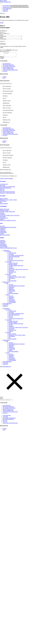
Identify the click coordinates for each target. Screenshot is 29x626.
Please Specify (3, 51)
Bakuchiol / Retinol (12, 264)
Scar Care (10, 259)
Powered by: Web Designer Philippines (6, 178)
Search (1, 397)
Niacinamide (11, 270)
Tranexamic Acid (12, 271)
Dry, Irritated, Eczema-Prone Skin (16, 255)
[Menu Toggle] (0, 3)
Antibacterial (11, 287)
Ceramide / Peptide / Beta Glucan (15, 265)
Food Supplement (12, 280)
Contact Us (5, 306)
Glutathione (11, 268)
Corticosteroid (11, 299)
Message (2, 56)
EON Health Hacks (7, 303)
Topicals (2, 237)
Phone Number (3, 33)
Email (1, 32)
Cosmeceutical (6, 250)
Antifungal (10, 288)
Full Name (2, 30)
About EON (5, 304)
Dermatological (11, 301)
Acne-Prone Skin (12, 252)
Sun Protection (11, 278)
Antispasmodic (11, 290)
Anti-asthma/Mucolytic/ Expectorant (16, 285)
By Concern (8, 251)
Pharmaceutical (6, 282)
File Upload (3, 50)
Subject (1, 35)
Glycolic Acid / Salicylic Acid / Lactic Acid (18, 269)
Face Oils (10, 266)
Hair (9, 279)
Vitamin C (10, 273)
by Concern (3, 181)
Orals (1, 223)
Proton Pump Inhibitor (13, 293)
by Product (2, 195)
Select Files (3, 43)
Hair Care (10, 258)
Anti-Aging (11, 254)
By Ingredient (9, 261)
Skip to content (3, 0)
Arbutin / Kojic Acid (13, 263)
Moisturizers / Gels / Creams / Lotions (16, 277)
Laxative (10, 292)
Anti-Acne (10, 284)
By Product (8, 274)
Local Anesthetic (12, 302)
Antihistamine (11, 289)
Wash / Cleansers (12, 275)
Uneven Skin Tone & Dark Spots (15, 260)
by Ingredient (3, 206)
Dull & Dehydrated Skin (13, 256)
